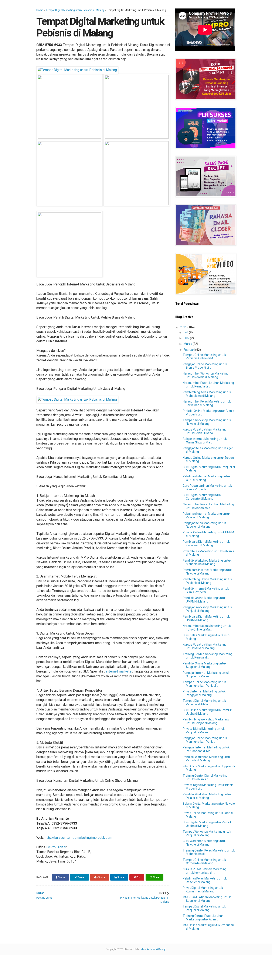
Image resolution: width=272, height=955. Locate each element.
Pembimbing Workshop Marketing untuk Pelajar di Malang (206, 721)
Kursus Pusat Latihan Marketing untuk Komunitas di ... (205, 870)
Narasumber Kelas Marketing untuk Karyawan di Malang (207, 403)
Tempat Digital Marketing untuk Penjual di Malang (204, 908)
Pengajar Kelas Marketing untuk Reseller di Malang (204, 524)
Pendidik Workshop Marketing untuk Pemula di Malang (207, 758)
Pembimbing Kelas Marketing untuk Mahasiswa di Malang (207, 393)
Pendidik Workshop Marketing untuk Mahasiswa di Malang (207, 562)
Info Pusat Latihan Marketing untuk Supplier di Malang (207, 898)
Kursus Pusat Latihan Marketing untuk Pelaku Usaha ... (205, 431)
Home (39, 10)
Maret (188, 343)
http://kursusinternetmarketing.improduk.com (78, 838)
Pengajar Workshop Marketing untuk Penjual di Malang (207, 608)
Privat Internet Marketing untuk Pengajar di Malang (204, 693)
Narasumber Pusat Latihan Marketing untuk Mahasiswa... (208, 506)
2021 (183, 327)
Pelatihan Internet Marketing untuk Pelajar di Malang (206, 515)
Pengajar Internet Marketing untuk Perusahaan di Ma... (206, 749)
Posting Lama (44, 895)
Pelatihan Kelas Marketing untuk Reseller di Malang (205, 880)
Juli (186, 332)
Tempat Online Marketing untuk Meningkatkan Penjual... (204, 683)
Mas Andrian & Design (153, 949)
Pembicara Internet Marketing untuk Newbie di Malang (207, 571)
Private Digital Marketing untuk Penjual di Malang (204, 730)
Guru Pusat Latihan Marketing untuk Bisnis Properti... (207, 487)
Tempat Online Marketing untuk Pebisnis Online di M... (204, 356)
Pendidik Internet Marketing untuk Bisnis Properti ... (206, 590)
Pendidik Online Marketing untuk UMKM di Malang (204, 599)
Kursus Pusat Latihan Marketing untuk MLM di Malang (205, 646)
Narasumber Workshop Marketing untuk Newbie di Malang (205, 375)
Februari (189, 349)
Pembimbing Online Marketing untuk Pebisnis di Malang (207, 580)
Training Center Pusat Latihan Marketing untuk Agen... (203, 917)
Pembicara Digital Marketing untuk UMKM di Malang (206, 618)
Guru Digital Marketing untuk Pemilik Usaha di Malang (207, 824)
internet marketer (119, 671)
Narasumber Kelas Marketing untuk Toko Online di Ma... (207, 627)
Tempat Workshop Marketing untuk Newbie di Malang (207, 421)
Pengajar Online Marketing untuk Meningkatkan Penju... (205, 739)
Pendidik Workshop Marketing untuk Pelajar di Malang (207, 796)
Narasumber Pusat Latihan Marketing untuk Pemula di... (208, 384)
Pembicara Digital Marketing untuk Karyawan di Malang (206, 543)
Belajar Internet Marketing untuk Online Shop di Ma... (205, 440)
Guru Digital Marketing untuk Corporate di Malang (202, 496)
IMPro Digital (56, 847)
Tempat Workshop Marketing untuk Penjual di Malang (207, 833)
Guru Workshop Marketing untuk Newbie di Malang (204, 842)
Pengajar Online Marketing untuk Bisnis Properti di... (205, 365)
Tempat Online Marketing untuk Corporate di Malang (204, 861)
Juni (187, 338)
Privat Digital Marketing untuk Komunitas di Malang (203, 889)
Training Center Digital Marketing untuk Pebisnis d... (205, 777)
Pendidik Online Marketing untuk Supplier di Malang (204, 665)
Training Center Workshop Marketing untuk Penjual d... (207, 655)
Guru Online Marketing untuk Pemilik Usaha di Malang (207, 711)
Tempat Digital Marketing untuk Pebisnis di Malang (75, 10)
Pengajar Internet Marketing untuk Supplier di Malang (206, 674)
